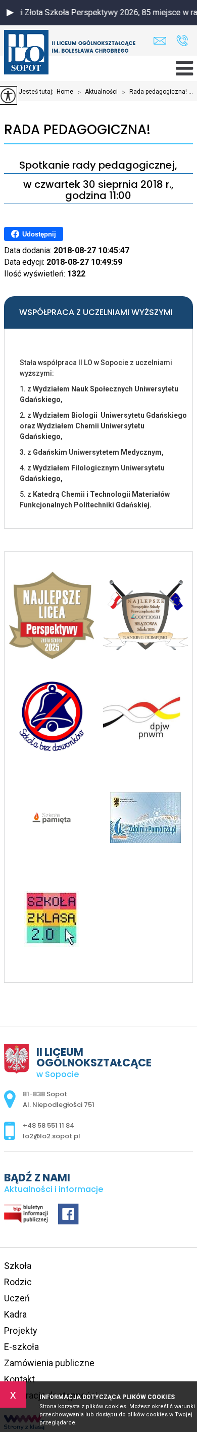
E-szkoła (21, 1346)
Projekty (20, 1330)
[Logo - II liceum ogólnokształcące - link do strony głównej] (69, 53)
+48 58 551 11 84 (182, 40)
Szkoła (17, 1265)
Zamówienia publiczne (49, 1363)
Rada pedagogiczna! (77, 130)
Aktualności (97, 92)
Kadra (15, 1314)
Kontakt (19, 1379)
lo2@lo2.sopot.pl (162, 40)
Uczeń (17, 1298)
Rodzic (18, 1282)
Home (65, 92)
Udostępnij (39, 234)
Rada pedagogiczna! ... (157, 92)
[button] (10, 12)
